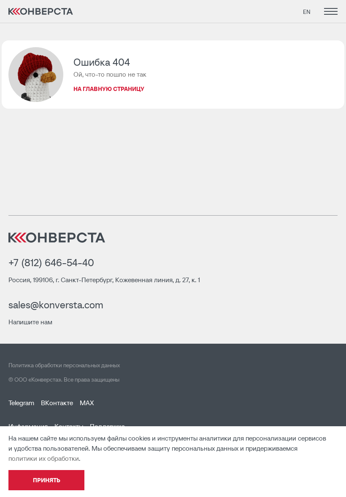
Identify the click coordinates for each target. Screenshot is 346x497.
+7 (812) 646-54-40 (51, 262)
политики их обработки (43, 458)
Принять (46, 480)
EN (307, 12)
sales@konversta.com (55, 304)
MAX (87, 402)
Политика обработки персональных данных (64, 365)
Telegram (21, 402)
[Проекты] (329, 11)
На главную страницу (108, 89)
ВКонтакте (57, 402)
